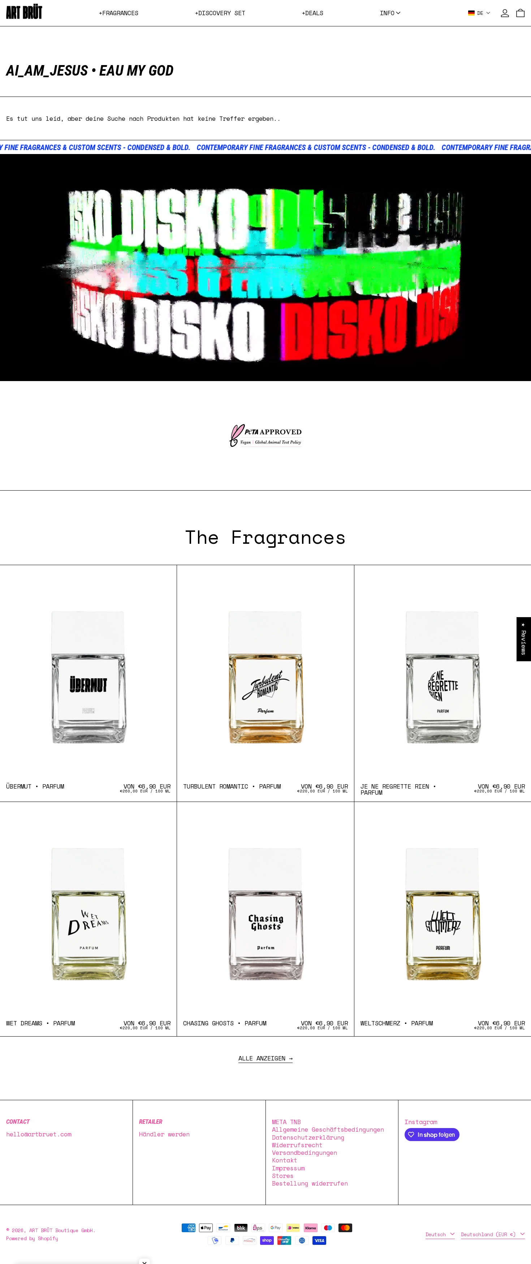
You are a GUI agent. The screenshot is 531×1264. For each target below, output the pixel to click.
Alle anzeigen (261, 1059)
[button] (479, 13)
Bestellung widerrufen (310, 1183)
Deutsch (437, 1234)
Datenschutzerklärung (308, 1137)
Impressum (288, 1168)
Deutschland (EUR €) (490, 1234)
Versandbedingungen (304, 1152)
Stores (283, 1175)
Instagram (421, 1122)
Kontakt (284, 1160)
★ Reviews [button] (523, 639)
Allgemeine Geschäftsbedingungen (328, 1129)
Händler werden (164, 1134)
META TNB (286, 1121)
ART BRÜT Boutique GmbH (61, 1230)
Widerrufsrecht (297, 1144)
